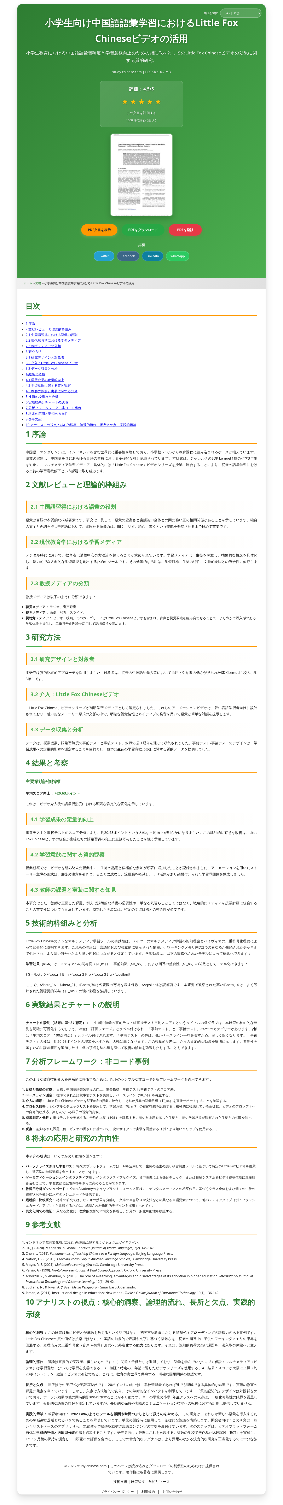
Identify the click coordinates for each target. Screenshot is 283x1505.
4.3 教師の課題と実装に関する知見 (51, 391)
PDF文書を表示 (99, 230)
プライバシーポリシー (117, 1491)
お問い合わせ (172, 1491)
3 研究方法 (34, 351)
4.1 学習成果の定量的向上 (45, 380)
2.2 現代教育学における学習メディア (53, 340)
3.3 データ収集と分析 (42, 368)
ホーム (28, 283)
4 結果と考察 (35, 374)
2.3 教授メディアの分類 (43, 346)
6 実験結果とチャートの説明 (47, 402)
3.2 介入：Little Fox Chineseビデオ (52, 363)
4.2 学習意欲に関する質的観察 (48, 385)
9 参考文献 (34, 419)
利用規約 (148, 1491)
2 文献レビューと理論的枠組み (48, 329)
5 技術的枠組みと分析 (42, 396)
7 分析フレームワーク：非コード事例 (53, 408)
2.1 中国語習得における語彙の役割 (51, 334)
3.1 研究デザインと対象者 (45, 357)
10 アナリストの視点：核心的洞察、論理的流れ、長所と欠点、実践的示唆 (81, 425)
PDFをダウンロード (143, 230)
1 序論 (30, 323)
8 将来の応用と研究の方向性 (47, 413)
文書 (38, 283)
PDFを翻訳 (185, 230)
